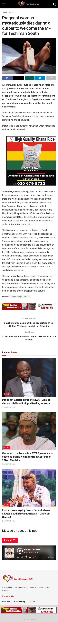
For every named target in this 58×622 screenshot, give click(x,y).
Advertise (6, 602)
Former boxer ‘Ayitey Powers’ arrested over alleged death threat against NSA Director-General (26, 514)
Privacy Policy (19, 602)
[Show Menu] (3, 4)
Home (4, 13)
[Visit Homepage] (29, 4)
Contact (32, 602)
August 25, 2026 (9, 407)
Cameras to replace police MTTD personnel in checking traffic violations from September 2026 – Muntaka (27, 457)
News (11, 13)
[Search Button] (54, 4)
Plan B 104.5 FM (14, 587)
